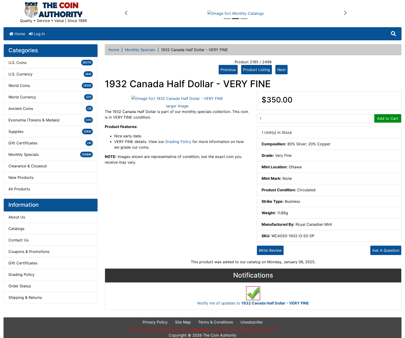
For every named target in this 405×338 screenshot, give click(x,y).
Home (19, 33)
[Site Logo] (53, 10)
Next (281, 69)
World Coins (49, 85)
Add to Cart (387, 118)
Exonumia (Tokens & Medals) (49, 120)
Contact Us (18, 240)
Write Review (270, 250)
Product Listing (256, 69)
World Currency (49, 97)
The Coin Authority (219, 335)
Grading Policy (21, 274)
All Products (19, 189)
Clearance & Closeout (27, 166)
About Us (16, 217)
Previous (228, 69)
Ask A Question (385, 250)
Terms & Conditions (215, 322)
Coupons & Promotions (28, 251)
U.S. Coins (49, 62)
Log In (39, 33)
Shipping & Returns (25, 297)
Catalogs (16, 228)
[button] (126, 13)
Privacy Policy (155, 322)
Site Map (183, 322)
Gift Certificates (49, 143)
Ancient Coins (49, 108)
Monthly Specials (140, 49)
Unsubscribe (251, 322)
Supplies (49, 131)
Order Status (19, 286)
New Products (21, 177)
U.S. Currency (49, 74)
